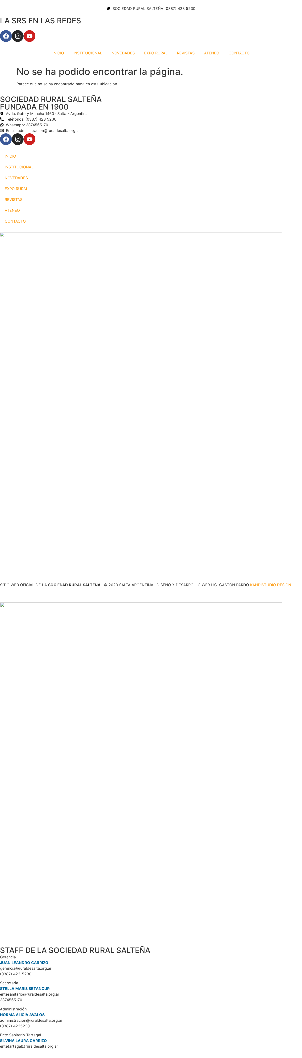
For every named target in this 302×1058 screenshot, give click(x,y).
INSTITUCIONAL (87, 53)
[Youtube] (29, 36)
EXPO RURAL (156, 53)
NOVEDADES (123, 53)
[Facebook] (6, 36)
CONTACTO (239, 53)
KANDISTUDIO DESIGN (270, 584)
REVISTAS (186, 53)
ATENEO (211, 53)
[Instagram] (18, 36)
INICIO (58, 53)
